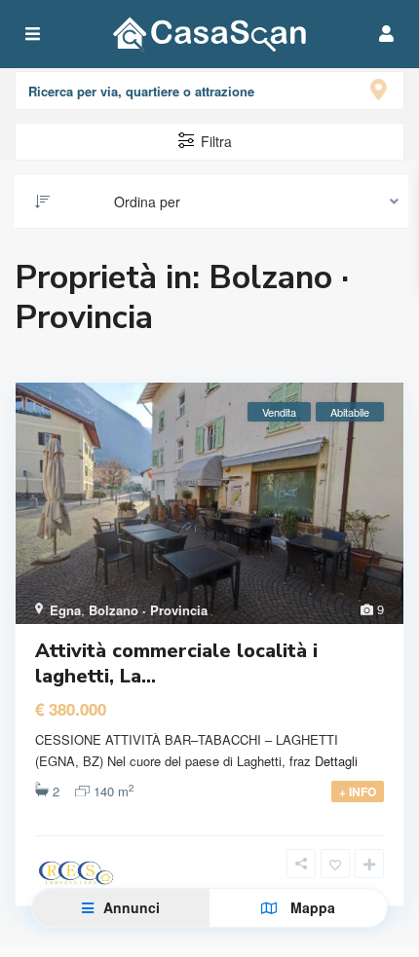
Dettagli (336, 761)
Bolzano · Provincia (148, 610)
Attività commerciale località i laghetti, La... (176, 663)
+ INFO (357, 791)
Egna (65, 610)
